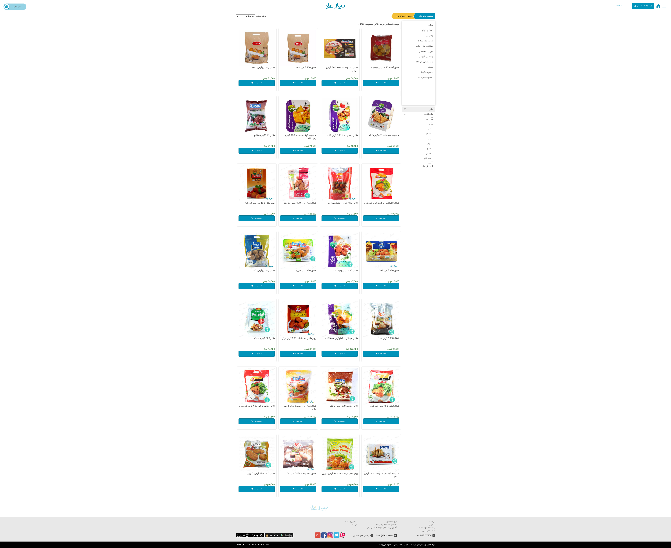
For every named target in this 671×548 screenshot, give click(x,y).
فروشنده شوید (391, 521)
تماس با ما (431, 524)
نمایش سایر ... (426, 166)
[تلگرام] (336, 537)
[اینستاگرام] (330, 537)
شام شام (427, 158)
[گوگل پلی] (286, 537)
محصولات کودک (426, 72)
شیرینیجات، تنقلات (425, 41)
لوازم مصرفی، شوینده (424, 62)
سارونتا (428, 148)
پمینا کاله (427, 138)
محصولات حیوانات (425, 77)
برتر (429, 128)
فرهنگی (430, 67)
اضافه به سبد (382, 83)
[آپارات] (342, 537)
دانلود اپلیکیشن (428, 530)
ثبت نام (619, 6)
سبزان (428, 153)
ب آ (429, 124)
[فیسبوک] (324, 537)
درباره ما (432, 521)
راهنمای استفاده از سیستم (386, 524)
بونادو (428, 133)
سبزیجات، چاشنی (426, 51)
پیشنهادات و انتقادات (426, 527)
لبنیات (430, 25)
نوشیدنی (429, 35)
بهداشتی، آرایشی (426, 56)
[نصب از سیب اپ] (257, 537)
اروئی (428, 119)
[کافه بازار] (272, 537)
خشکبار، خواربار (427, 30)
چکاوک (428, 143)
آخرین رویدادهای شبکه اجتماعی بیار (382, 527)
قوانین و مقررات (350, 521)
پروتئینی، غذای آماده (426, 16)
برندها (354, 524)
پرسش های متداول (361, 535)
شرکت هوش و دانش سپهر (403, 544)
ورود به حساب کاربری (643, 6)
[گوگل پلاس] (318, 537)
